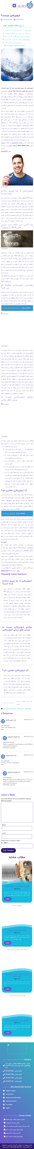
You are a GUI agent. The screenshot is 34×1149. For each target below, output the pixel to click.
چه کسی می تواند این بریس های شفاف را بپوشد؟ (18, 33)
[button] (14, 5)
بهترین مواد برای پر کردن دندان (17, 1020)
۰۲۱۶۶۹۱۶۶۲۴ (4, 151)
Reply (2, 729)
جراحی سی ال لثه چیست (17, 930)
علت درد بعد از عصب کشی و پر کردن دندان (17, 975)
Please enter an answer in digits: (10, 840)
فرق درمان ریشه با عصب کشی (13, 1136)
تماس (18, 571)
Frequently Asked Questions (16, 46)
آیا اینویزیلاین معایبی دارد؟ (13, 43)
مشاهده (8, 899)
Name (4, 825)
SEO (21, 1147)
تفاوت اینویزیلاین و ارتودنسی (11, 709)
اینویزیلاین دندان (26, 709)
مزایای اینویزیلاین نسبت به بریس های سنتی (18, 40)
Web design (13, 1147)
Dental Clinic (4, 571)
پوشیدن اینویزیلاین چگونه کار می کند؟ (17, 36)
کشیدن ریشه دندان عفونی (12, 1133)
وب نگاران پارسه (27, 1147)
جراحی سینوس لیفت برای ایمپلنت (17, 886)
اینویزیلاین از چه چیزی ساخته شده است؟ (18, 30)
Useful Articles (7, 20)
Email (4, 833)
